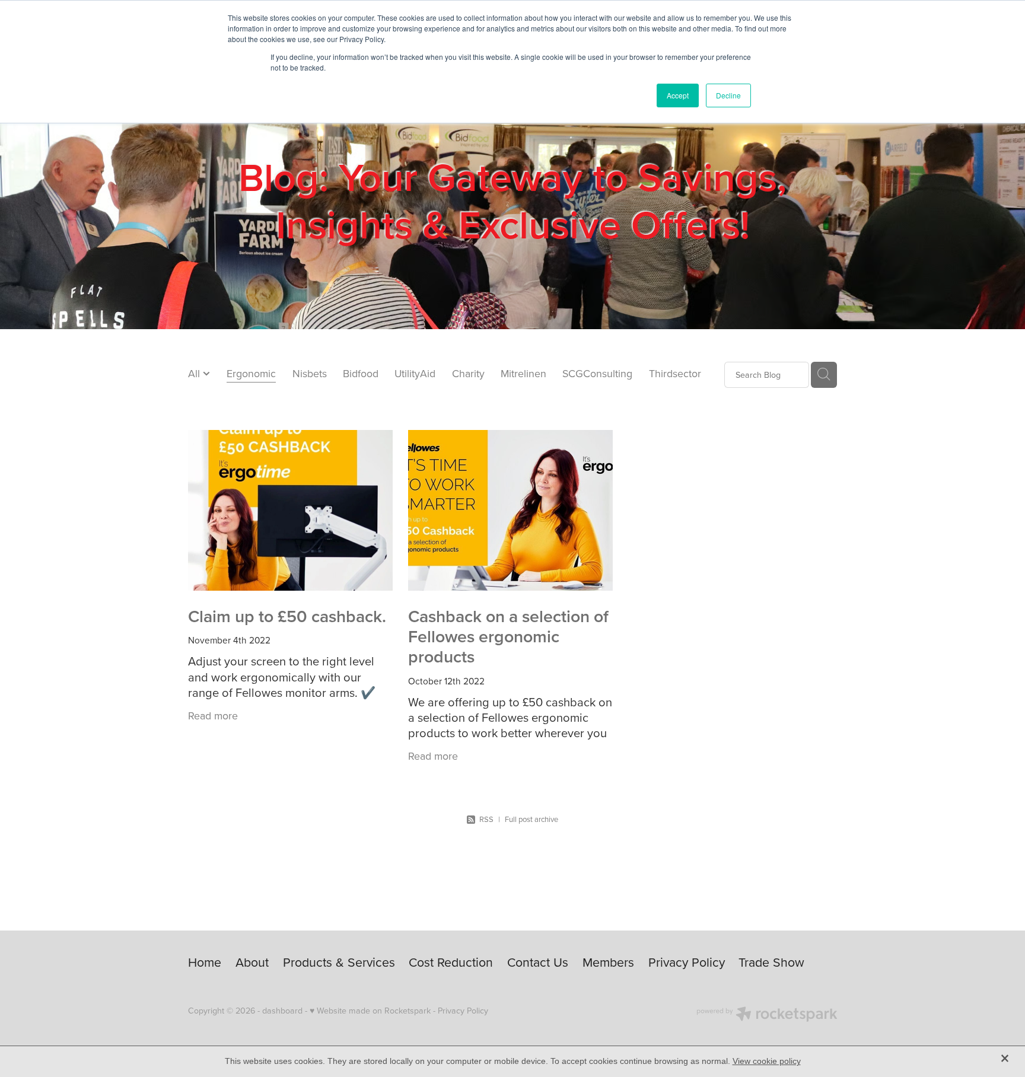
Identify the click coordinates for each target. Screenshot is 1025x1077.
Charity (468, 373)
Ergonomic (251, 373)
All (195, 373)
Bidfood (360, 373)
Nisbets (309, 373)
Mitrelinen (523, 373)
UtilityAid (414, 373)
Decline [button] (728, 95)
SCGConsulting (597, 373)
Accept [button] (678, 95)
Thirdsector (675, 373)
